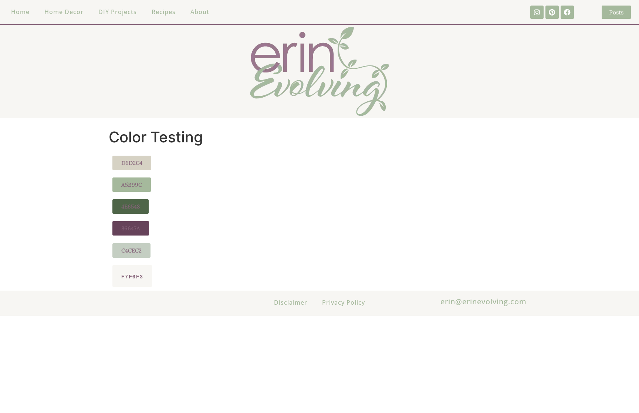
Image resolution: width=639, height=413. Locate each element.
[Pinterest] (552, 12)
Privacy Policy (343, 302)
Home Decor (64, 12)
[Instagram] (537, 12)
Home (20, 12)
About (199, 12)
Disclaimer (290, 302)
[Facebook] (567, 12)
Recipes (164, 12)
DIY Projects (117, 12)
